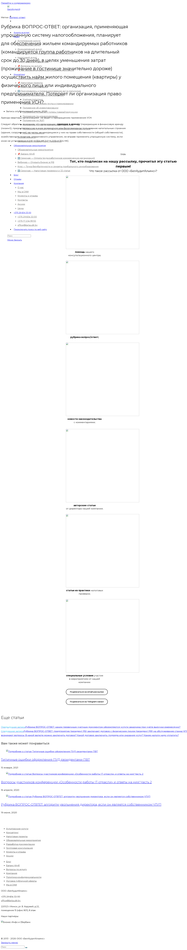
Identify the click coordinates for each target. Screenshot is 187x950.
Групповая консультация (19, 848)
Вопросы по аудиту (16, 869)
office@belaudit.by (11, 900)
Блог (8, 862)
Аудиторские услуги (17, 829)
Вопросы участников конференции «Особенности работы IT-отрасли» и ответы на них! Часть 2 (76, 782)
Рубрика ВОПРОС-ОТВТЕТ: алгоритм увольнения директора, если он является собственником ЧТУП (81, 804)
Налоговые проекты (17, 836)
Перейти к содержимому (16, 3)
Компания (11, 873)
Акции (9, 856)
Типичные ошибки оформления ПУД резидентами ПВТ (45, 759)
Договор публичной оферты (21, 881)
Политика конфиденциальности (23, 877)
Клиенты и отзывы (16, 852)
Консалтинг (12, 832)
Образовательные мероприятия (23, 840)
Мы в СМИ (11, 885)
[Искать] (26, 947)
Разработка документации (20, 844)
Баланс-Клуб (13, 865)
